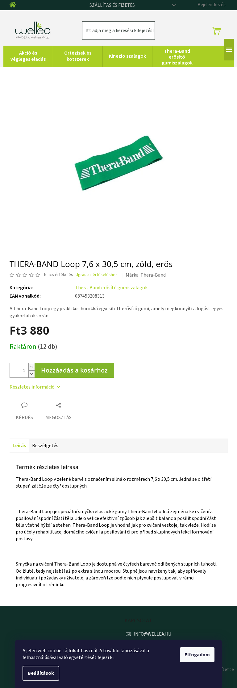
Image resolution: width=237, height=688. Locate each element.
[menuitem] (28, 56)
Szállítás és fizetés (112, 5)
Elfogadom (197, 654)
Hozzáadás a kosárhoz (74, 370)
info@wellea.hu (152, 634)
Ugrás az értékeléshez (97, 275)
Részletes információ (32, 387)
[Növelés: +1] (31, 366)
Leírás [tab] (19, 445)
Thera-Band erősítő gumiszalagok (111, 287)
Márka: (146, 275)
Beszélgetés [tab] (45, 445)
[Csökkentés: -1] (31, 373)
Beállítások (41, 673)
